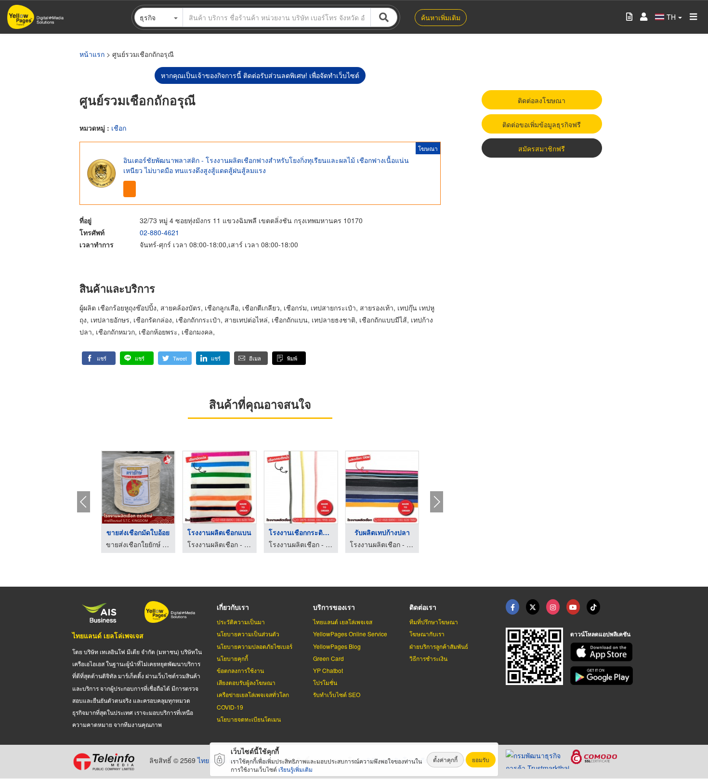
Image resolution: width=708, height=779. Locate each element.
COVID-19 (230, 707)
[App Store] (603, 652)
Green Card (328, 658)
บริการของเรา (334, 607)
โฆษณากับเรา (427, 634)
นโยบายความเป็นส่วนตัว (248, 634)
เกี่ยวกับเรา (233, 607)
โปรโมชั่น (325, 682)
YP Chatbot (328, 670)
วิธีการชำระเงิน (428, 658)
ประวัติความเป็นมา (241, 622)
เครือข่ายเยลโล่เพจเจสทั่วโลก (253, 694)
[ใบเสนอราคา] (629, 17)
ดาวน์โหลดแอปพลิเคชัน (600, 634)
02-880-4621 (159, 232)
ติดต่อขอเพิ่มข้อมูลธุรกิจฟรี (541, 124)
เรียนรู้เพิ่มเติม (295, 769)
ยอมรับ (480, 759)
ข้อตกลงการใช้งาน (240, 670)
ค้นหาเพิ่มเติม (440, 17)
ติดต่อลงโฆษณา (541, 100)
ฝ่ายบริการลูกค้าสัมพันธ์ (438, 646)
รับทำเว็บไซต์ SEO (336, 694)
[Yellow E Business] (512, 607)
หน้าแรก (92, 54)
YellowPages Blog (337, 646)
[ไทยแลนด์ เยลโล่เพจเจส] (532, 607)
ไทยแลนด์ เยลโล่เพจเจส (108, 635)
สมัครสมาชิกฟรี (541, 148)
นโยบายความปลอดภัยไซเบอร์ (254, 646)
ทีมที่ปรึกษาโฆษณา (433, 622)
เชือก (118, 128)
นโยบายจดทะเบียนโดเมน (249, 719)
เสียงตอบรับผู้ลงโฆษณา (246, 682)
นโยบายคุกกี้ (232, 658)
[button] (99, 358)
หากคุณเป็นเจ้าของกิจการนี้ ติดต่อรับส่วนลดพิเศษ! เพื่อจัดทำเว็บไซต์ (260, 75)
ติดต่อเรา (422, 607)
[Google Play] (603, 675)
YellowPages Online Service (350, 634)
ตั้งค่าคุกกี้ (445, 759)
